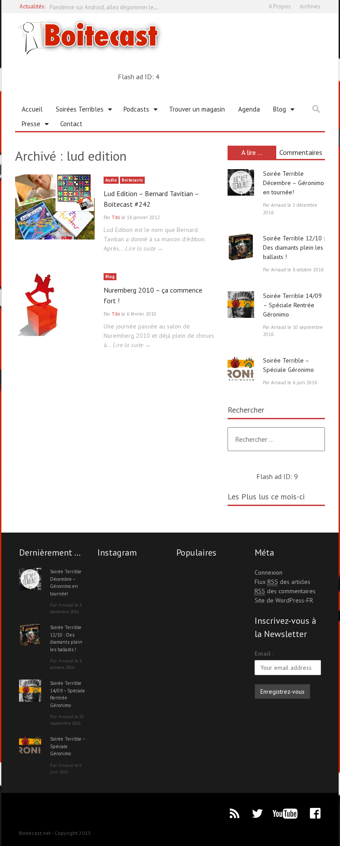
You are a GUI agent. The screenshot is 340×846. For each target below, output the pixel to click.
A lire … (252, 152)
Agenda (249, 109)
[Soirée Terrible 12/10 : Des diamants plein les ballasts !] (241, 247)
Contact (71, 124)
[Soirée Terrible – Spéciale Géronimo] (241, 369)
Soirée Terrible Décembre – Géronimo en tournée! (293, 183)
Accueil (32, 109)
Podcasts (133, 110)
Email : (264, 653)
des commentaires (285, 591)
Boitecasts (132, 180)
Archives (310, 6)
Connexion (268, 572)
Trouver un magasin (197, 109)
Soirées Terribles (76, 110)
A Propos (280, 6)
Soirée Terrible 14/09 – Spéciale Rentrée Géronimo (292, 305)
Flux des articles (282, 582)
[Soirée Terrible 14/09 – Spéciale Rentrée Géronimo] (241, 304)
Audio (111, 180)
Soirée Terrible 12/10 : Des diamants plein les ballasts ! (294, 247)
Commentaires (300, 152)
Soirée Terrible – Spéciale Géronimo (67, 746)
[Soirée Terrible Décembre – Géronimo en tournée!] (241, 182)
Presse (27, 125)
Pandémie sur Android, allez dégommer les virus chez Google (126, 6)
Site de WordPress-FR (284, 600)
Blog (276, 110)
